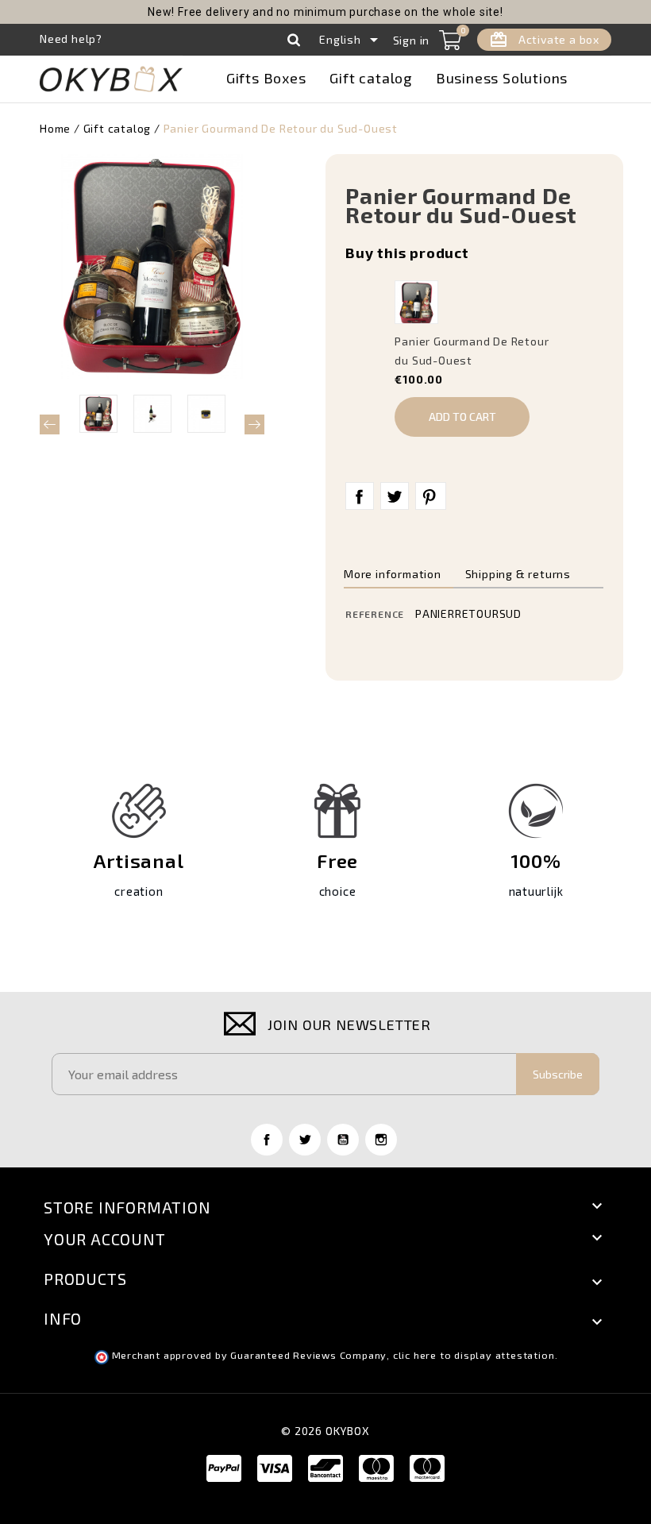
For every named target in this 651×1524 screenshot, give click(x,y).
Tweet (394, 496)
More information (392, 574)
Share (359, 496)
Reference (374, 613)
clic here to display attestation (474, 1355)
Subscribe (558, 1074)
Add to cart (462, 416)
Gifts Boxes (266, 78)
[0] (450, 40)
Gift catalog (370, 78)
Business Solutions (502, 78)
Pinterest (430, 496)
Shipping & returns (518, 574)
